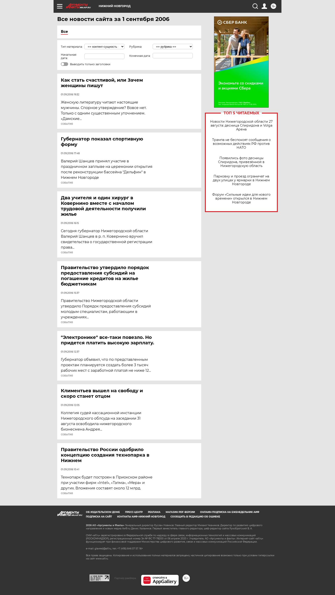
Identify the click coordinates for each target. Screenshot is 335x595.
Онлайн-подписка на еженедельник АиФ (229, 512)
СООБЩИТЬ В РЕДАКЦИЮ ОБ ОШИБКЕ (195, 516)
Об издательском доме (103, 512)
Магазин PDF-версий (180, 512)
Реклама (154, 512)
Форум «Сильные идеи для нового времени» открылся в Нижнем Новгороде (241, 198)
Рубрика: (135, 46)
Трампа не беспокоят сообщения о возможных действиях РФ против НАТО (241, 144)
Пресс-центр (134, 512)
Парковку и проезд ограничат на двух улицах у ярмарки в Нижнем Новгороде (241, 180)
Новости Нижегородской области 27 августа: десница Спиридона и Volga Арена (241, 125)
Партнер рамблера (125, 578)
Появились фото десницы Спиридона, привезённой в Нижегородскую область (241, 162)
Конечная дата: (140, 55)
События (67, 124)
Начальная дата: (68, 56)
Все (64, 31)
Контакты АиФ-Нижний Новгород (141, 516)
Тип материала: (72, 46)
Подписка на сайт (99, 516)
